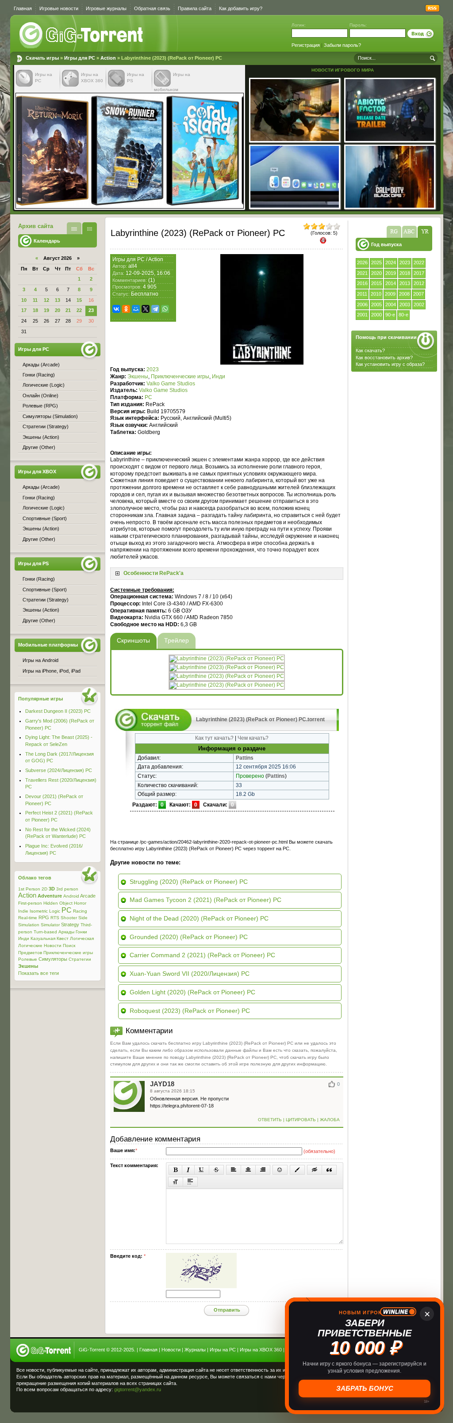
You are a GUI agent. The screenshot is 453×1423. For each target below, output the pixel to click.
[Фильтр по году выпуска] (425, 232)
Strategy (70, 924)
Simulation (28, 924)
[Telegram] (155, 309)
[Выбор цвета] (297, 1170)
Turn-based (45, 931)
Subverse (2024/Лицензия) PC (58, 770)
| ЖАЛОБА (328, 1119)
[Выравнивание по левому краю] (233, 1170)
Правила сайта (194, 8)
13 (57, 300)
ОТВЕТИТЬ (270, 1119)
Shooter (69, 917)
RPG (43, 917)
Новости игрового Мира (342, 70)
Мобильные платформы (48, 644)
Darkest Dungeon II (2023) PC (58, 711)
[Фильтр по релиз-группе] (394, 232)
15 (79, 300)
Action (108, 58)
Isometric (39, 911)
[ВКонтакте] (116, 309)
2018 (404, 273)
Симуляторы (52, 959)
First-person (30, 903)
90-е (390, 314)
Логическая (82, 938)
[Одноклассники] (126, 309)
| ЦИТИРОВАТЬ (299, 1119)
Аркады (66, 931)
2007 (418, 294)
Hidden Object (58, 903)
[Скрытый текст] (314, 1170)
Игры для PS (33, 563)
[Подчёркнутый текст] (201, 1170)
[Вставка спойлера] (190, 1182)
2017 (419, 273)
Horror (80, 903)
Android (71, 896)
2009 (390, 294)
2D (44, 889)
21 (68, 310)
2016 (362, 283)
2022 (419, 262)
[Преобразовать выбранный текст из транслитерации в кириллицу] (175, 1182)
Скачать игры (82, 35)
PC (148, 397)
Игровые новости (58, 8)
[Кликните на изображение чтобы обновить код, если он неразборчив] (201, 1286)
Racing (80, 911)
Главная (23, 8)
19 (46, 310)
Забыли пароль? (342, 45)
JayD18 (162, 1084)
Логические (30, 945)
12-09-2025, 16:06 (148, 273)
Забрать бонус (364, 1388)
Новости (52, 945)
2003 (404, 304)
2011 (362, 294)
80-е (403, 314)
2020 (376, 273)
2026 (362, 262)
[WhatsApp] (165, 309)
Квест (63, 938)
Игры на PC (223, 1349)
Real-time (27, 917)
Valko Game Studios (170, 383)
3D (52, 888)
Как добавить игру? (240, 8)
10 (24, 300)
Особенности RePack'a (153, 573)
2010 (376, 294)
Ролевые (27, 959)
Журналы (195, 1349)
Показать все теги (38, 973)
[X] (146, 309)
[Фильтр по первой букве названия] (409, 232)
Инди (218, 376)
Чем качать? (253, 738)
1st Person (29, 889)
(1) (151, 280)
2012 (419, 283)
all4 (132, 266)
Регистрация (306, 45)
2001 (362, 314)
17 (24, 310)
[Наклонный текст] (188, 1170)
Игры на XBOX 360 (261, 1349)
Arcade (88, 895)
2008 (404, 294)
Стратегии (80, 959)
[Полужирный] (175, 1170)
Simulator (50, 924)
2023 (404, 262)
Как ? (384, 357)
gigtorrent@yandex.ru (137, 1389)
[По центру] (248, 1170)
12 (46, 300)
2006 (362, 304)
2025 (376, 262)
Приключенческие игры (180, 376)
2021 (362, 273)
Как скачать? (370, 350)
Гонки (81, 931)
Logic (54, 911)
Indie (23, 911)
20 (57, 310)
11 (35, 300)
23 (91, 310)
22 (79, 310)
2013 (404, 283)
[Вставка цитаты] (329, 1170)
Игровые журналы (106, 8)
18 (35, 310)
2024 (390, 262)
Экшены (137, 376)
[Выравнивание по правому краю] (262, 1170)
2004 (390, 304)
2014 (390, 283)
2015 (376, 283)
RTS (54, 917)
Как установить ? (390, 364)
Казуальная (43, 938)
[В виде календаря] (89, 228)
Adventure (50, 895)
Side (83, 917)
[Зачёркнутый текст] (216, 1170)
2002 (419, 304)
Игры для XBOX (37, 471)
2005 (376, 304)
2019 (390, 273)
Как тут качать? (214, 738)
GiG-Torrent (92, 1349)
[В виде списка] (74, 228)
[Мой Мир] (136, 309)
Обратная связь (152, 8)
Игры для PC (79, 58)
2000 (376, 314)
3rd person (67, 889)
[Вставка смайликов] (280, 1170)
